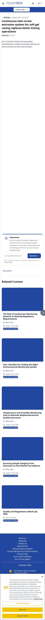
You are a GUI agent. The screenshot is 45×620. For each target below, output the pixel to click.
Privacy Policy (22, 554)
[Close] (42, 576)
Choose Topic (20, 9)
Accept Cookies (22, 616)
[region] (22, 597)
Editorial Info (22, 546)
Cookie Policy (38, 599)
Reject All (22, 610)
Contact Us (22, 543)
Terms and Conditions (22, 556)
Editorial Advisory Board (22, 549)
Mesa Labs (9, 322)
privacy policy (8, 262)
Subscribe (33, 256)
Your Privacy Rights (22, 559)
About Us (22, 538)
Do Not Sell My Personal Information (22, 551)
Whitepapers (7, 271)
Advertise (22, 541)
